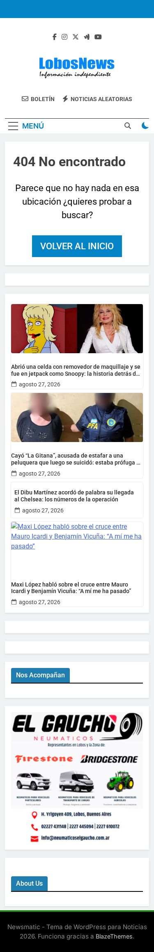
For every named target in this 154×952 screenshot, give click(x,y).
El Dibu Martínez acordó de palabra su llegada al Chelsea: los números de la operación (74, 496)
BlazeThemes (114, 936)
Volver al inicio (77, 246)
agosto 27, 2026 (39, 384)
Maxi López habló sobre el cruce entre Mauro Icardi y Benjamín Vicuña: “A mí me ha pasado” (71, 588)
